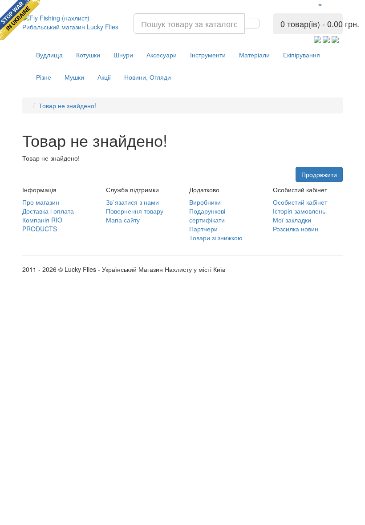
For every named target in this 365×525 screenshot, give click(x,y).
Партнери (203, 228)
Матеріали (254, 54)
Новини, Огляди (147, 77)
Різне (43, 77)
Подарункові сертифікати (207, 215)
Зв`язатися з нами (132, 202)
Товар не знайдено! (67, 105)
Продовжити (319, 174)
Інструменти (208, 54)
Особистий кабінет (300, 202)
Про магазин (40, 202)
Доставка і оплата (48, 210)
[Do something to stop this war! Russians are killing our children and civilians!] (20, 20)
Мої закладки (292, 219)
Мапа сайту (123, 219)
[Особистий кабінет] (319, 4)
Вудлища (49, 54)
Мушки (74, 77)
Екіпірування (301, 54)
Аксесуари (161, 54)
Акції (104, 77)
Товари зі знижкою (216, 237)
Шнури (123, 54)
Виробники (205, 202)
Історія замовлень (299, 210)
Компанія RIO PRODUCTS (42, 224)
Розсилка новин (295, 228)
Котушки (88, 54)
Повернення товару (134, 210)
